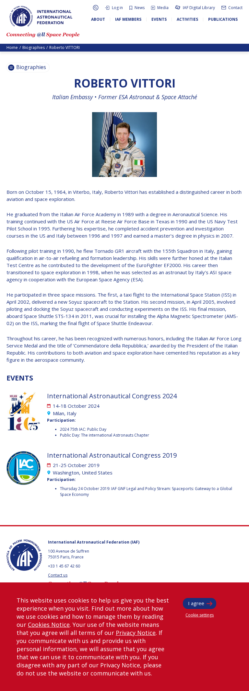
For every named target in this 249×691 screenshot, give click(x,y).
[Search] (96, 7)
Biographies (33, 47)
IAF (40, 16)
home (12, 47)
